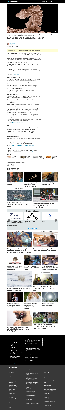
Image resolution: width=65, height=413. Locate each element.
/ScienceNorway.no (47, 344)
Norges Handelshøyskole (30, 392)
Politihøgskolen (46, 369)
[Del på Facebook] (8, 165)
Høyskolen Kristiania (12, 393)
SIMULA (45, 376)
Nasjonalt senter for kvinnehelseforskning (32, 383)
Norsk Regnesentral (29, 399)
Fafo (9, 377)
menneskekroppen (11, 162)
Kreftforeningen (11, 397)
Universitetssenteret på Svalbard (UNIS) (50, 401)
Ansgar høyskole (11, 369)
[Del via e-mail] (13, 165)
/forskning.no (46, 340)
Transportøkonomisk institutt (48, 390)
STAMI (45, 382)
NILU (10, 407)
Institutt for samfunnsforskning (14, 394)
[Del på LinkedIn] (11, 165)
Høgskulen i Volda (12, 390)
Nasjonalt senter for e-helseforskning (32, 382)
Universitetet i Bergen (47, 394)
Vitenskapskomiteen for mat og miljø (49, 406)
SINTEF (45, 377)
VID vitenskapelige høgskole (48, 405)
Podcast (50, 1)
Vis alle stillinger (32, 228)
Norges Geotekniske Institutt (30, 391)
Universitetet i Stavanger (47, 398)
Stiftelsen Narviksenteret (47, 385)
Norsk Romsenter (29, 400)
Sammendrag (31, 151)
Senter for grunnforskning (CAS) (49, 378)
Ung (46, 1)
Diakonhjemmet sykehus (13, 373)
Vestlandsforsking (46, 402)
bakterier (18, 162)
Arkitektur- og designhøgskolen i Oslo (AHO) (16, 371)
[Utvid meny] (57, 1)
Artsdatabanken (11, 372)
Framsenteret (11, 382)
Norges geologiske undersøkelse (31, 395)
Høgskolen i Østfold (12, 389)
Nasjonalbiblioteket (29, 377)
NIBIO (10, 403)
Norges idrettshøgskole (30, 396)
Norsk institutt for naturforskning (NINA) (32, 403)
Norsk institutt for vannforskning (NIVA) (32, 404)
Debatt (43, 1)
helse (23, 162)
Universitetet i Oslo (46, 397)
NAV (9, 402)
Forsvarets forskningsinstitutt (13, 381)
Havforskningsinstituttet (13, 386)
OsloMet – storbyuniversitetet (30, 406)
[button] (9, 220)
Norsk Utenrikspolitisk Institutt (31, 402)
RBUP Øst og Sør (46, 372)
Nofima (27, 387)
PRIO (44, 371)
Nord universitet (28, 388)
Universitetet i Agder (47, 393)
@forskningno (47, 338)
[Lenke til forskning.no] (24, 1)
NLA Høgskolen (28, 369)
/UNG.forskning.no (47, 342)
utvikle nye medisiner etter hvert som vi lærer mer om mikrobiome (21, 139)
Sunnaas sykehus (46, 386)
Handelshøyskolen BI (12, 385)
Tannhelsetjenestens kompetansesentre (50, 389)
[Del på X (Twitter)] (9, 165)
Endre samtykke (13, 363)
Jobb (54, 1)
